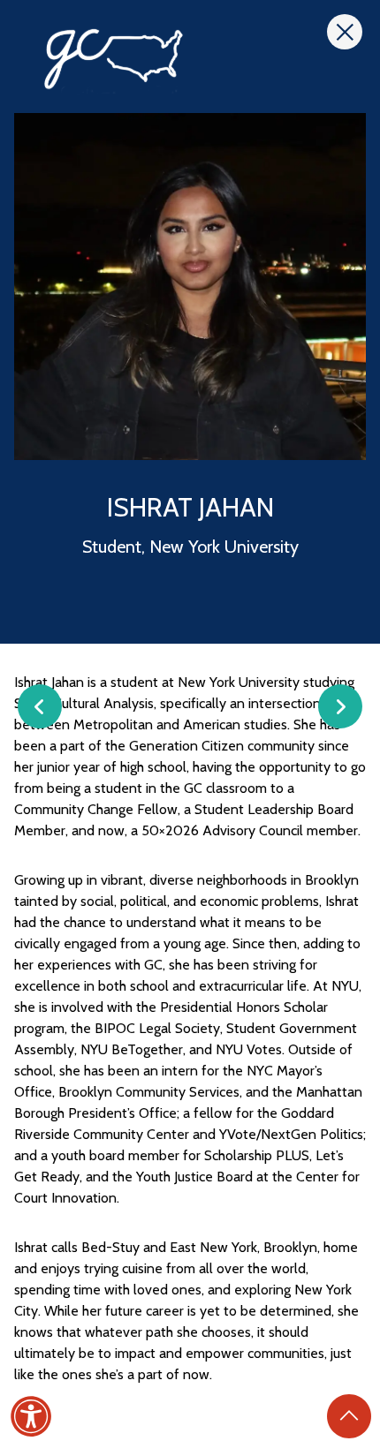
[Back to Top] (349, 1416)
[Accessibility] (31, 1416)
